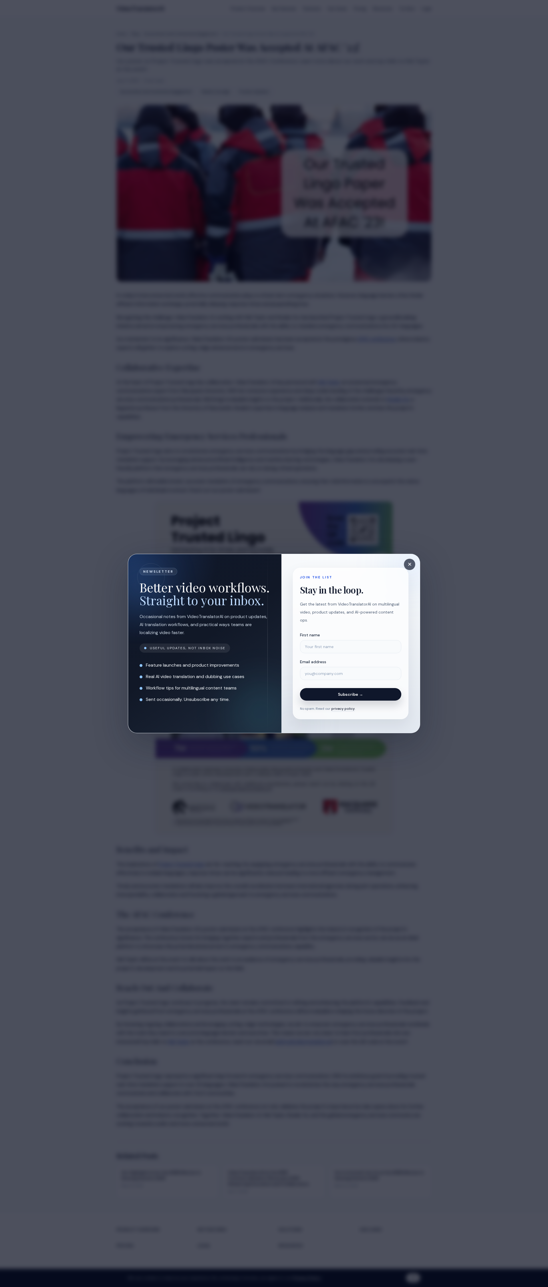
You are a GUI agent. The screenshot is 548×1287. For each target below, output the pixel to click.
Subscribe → (350, 694)
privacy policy (343, 708)
